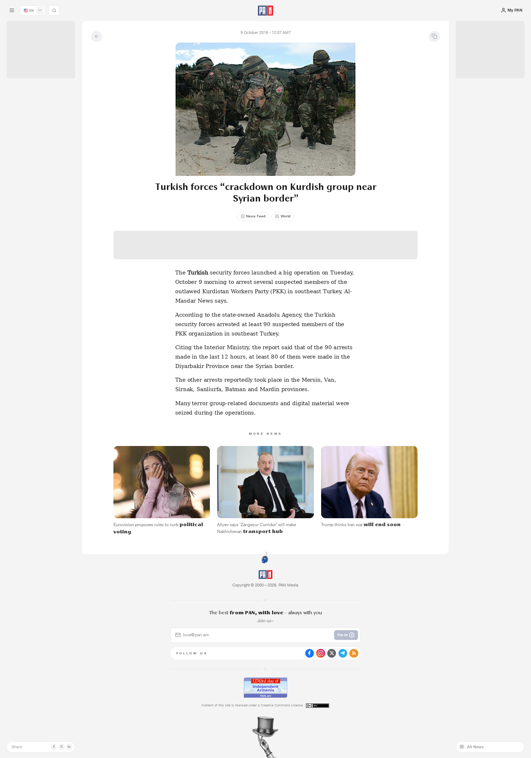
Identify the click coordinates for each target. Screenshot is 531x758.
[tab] (333, 180)
